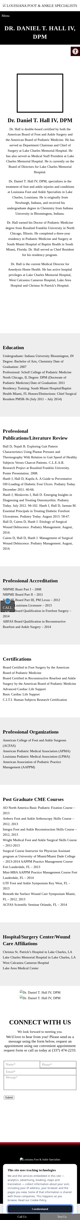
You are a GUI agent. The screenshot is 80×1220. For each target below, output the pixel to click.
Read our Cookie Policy (32, 1200)
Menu (5, 16)
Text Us (62, 1216)
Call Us (21, 1216)
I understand (40, 1208)
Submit (9, 1097)
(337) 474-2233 (63, 1050)
